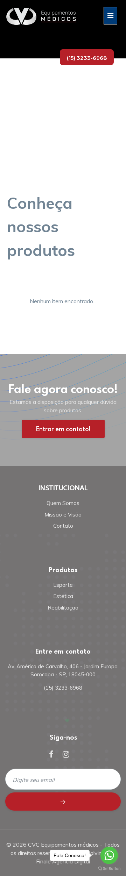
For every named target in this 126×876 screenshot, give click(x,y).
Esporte (63, 585)
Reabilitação (63, 607)
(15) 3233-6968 (87, 58)
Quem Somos (63, 503)
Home (17, 116)
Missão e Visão (63, 514)
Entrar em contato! (63, 429)
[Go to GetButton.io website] (109, 869)
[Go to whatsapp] (109, 855)
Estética (63, 596)
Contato (63, 525)
